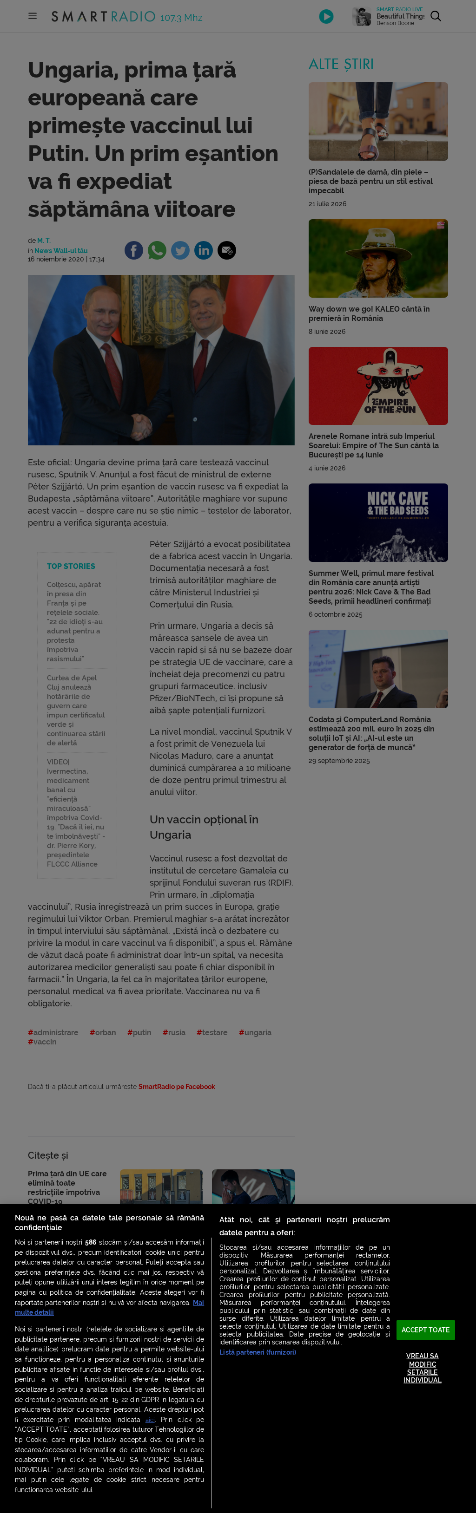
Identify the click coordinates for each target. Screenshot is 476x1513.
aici (150, 1419)
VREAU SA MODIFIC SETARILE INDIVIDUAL (422, 1368)
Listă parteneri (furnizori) (257, 1352)
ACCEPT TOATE (426, 1330)
